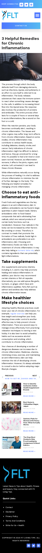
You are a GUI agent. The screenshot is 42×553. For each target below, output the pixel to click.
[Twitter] (26, 5)
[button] (37, 15)
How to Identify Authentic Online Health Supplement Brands (31, 387)
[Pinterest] (31, 5)
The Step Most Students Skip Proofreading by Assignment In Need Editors (31, 441)
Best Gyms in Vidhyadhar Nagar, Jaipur (31, 404)
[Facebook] (21, 5)
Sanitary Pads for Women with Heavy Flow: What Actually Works (31, 422)
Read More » (29, 396)
